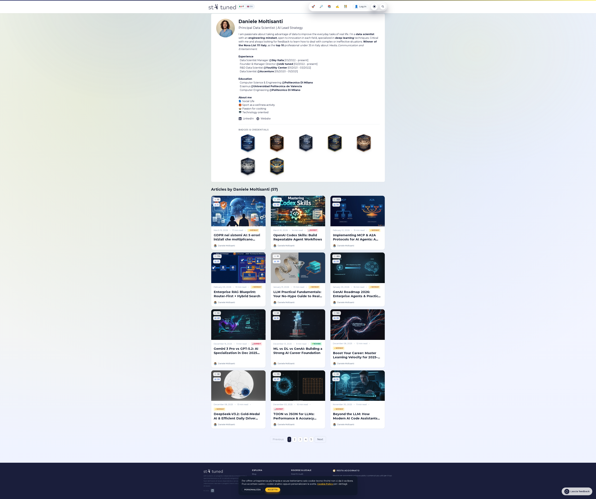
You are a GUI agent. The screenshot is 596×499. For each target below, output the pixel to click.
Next (320, 439)
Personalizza (252, 489)
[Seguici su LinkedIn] (212, 490)
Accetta (273, 489)
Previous (278, 439)
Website (266, 118)
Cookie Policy (325, 484)
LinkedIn (248, 118)
